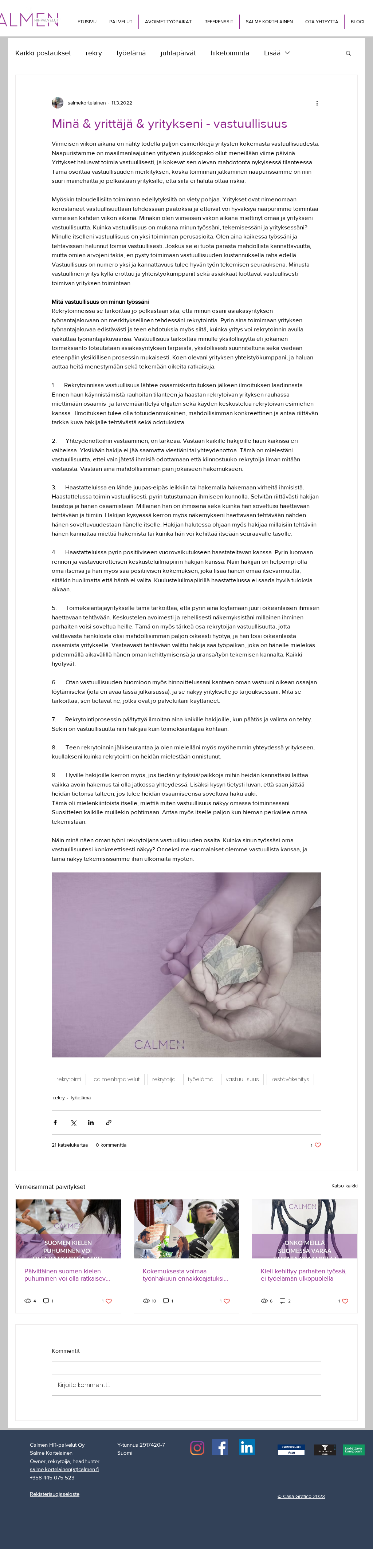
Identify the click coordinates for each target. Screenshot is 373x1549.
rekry (94, 53)
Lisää (272, 53)
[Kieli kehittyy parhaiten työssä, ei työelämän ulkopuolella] (304, 1228)
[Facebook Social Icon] (220, 1447)
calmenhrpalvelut (117, 1079)
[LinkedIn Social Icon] (247, 1447)
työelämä (131, 53)
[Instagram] (197, 1448)
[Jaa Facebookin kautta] (55, 1122)
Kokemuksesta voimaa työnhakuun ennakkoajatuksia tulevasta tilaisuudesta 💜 (185, 1275)
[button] (120, 22)
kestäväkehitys (290, 1079)
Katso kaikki (344, 1186)
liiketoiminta (230, 53)
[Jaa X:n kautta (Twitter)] (73, 1122)
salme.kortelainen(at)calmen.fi (64, 1469)
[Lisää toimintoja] (317, 102)
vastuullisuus (242, 1079)
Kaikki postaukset (43, 53)
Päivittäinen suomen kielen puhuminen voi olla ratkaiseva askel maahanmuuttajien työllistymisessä (66, 1275)
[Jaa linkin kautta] (108, 1122)
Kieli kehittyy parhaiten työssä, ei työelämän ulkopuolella (303, 1275)
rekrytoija (164, 1079)
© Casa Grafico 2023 (301, 1496)
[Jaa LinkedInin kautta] (90, 1122)
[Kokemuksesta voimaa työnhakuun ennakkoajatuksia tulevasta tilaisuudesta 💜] (186, 1228)
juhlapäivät (178, 53)
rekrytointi (68, 1079)
